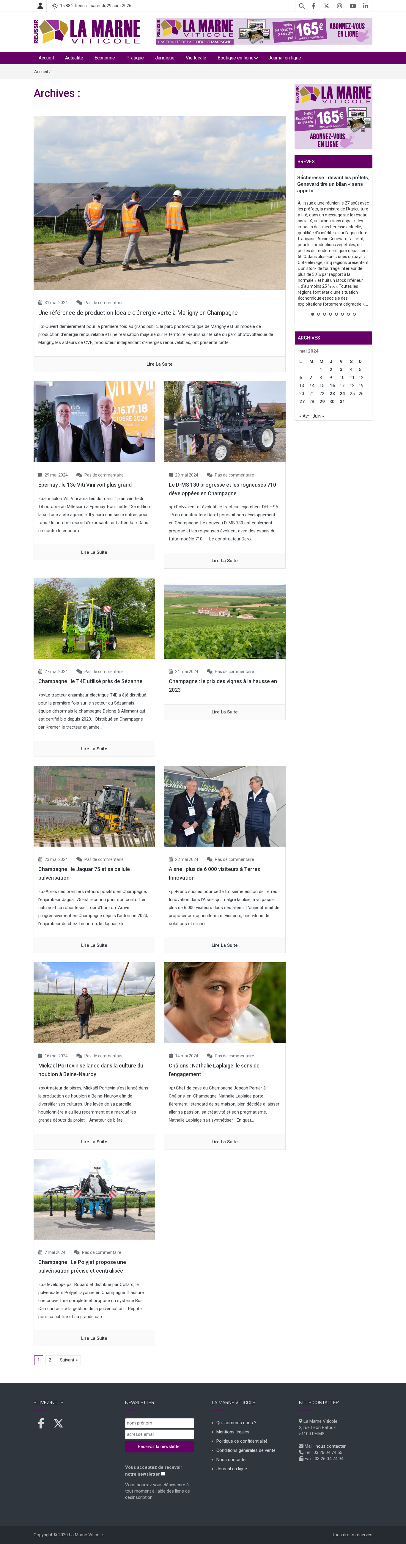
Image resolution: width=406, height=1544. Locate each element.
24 (342, 393)
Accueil (46, 58)
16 (332, 385)
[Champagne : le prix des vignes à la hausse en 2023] (225, 618)
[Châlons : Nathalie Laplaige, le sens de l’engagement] (225, 1002)
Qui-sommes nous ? (236, 1422)
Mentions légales (232, 1432)
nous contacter (331, 1446)
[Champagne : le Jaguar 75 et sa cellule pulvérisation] (94, 806)
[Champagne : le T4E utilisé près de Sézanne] (94, 618)
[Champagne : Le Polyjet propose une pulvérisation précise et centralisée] (94, 1199)
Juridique (164, 58)
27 (302, 401)
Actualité (74, 58)
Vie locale (196, 58)
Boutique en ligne (236, 58)
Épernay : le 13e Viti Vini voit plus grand (85, 485)
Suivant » (69, 1360)
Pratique (135, 58)
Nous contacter (231, 1459)
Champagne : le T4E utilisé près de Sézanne (90, 681)
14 (312, 385)
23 (332, 393)
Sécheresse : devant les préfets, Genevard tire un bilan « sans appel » (333, 184)
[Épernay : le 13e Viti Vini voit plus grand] (94, 421)
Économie (105, 58)
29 (322, 401)
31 (342, 401)
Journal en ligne (284, 58)
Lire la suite (160, 364)
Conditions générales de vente (246, 1450)
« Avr (304, 416)
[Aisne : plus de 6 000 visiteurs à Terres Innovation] (225, 806)
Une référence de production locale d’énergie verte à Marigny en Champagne (138, 312)
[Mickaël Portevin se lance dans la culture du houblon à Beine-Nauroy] (94, 1002)
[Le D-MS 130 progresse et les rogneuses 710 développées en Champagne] (225, 421)
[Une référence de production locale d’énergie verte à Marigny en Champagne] (160, 202)
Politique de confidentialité (241, 1441)
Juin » (318, 416)
